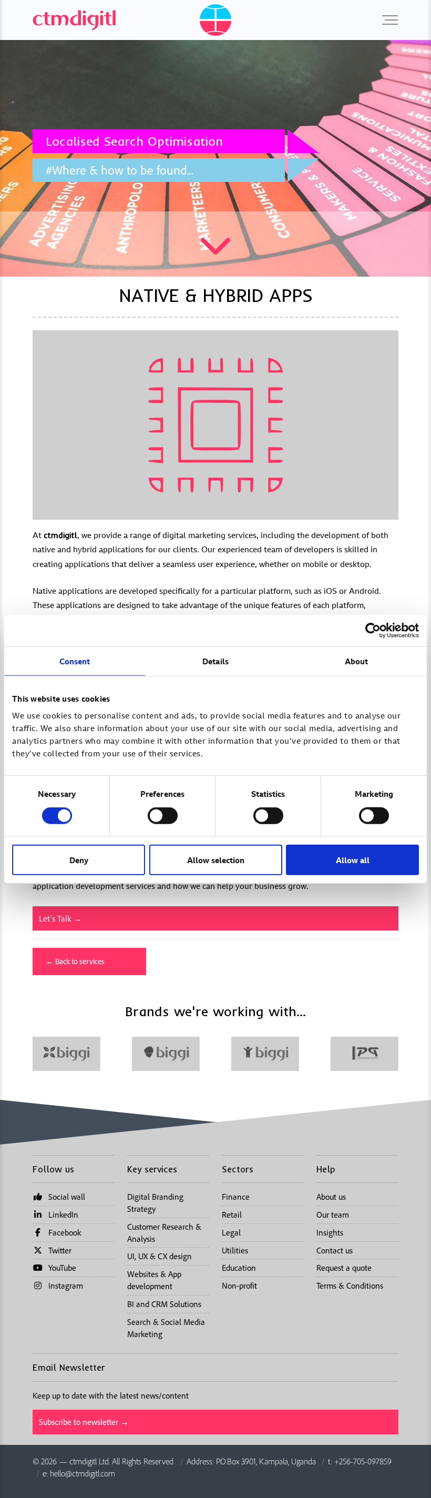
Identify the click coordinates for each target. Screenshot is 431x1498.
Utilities (235, 1250)
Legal (231, 1232)
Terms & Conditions (349, 1285)
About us (331, 1196)
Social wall (66, 1196)
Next (422, 158)
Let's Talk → (60, 918)
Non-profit (239, 1285)
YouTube (62, 1267)
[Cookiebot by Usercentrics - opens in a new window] (373, 631)
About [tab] (356, 661)
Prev (8, 158)
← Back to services (75, 961)
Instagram (65, 1285)
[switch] (163, 815)
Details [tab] (215, 661)
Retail (232, 1214)
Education (239, 1267)
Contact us (334, 1250)
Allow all (353, 859)
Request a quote (344, 1267)
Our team (332, 1214)
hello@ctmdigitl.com (82, 1473)
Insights (329, 1232)
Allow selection (215, 859)
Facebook (64, 1232)
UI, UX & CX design (159, 1256)
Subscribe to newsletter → (84, 1421)
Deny (78, 859)
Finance (236, 1196)
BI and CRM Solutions (164, 1304)
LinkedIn (63, 1214)
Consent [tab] (74, 661)
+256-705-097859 (363, 1461)
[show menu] (387, 20)
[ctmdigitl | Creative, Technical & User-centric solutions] (74, 19)
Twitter (59, 1250)
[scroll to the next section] (215, 253)
